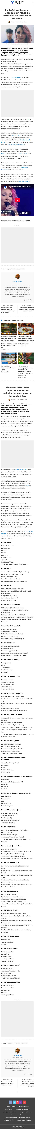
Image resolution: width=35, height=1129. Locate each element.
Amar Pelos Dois (16, 77)
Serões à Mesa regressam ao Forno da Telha (8, 367)
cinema (10, 1043)
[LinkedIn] (31, 300)
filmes (17, 1043)
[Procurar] (33, 2)
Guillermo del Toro (21, 469)
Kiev (28, 119)
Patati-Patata (15, 135)
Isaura (3, 154)
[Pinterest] (29, 300)
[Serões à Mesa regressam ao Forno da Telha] (9, 358)
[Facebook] (27, 300)
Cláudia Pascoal (22, 154)
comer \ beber (7, 333)
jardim (10, 269)
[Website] (25, 300)
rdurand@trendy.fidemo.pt (17, 296)
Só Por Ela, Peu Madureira (16, 145)
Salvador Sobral (19, 269)
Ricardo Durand (15, 21)
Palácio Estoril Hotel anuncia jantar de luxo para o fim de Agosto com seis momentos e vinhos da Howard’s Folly (26, 340)
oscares (24, 1043)
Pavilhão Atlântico (24, 181)
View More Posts (17, 283)
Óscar (27, 486)
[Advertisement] (17, 103)
